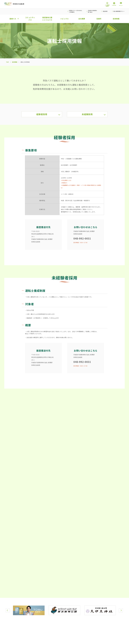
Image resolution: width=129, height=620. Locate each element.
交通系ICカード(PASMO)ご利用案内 (75, 11)
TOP (7, 62)
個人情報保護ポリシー (119, 11)
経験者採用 (41, 114)
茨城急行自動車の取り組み (92, 11)
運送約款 (105, 11)
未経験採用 (87, 114)
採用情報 (14, 62)
